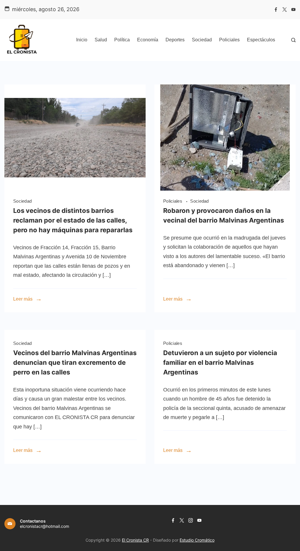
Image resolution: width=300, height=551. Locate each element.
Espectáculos (261, 39)
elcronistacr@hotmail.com (44, 526)
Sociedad (202, 39)
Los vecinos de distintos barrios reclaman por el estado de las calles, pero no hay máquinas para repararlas (72, 220)
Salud (101, 39)
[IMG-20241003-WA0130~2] (225, 189)
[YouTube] (293, 9)
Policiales (229, 39)
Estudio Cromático (197, 540)
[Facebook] (276, 9)
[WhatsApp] (75, 189)
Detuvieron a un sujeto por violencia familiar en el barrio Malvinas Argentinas (220, 362)
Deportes (175, 39)
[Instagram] (190, 520)
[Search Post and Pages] (293, 40)
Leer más (23, 298)
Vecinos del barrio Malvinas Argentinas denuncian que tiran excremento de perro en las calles (75, 362)
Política (122, 39)
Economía (147, 39)
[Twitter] (284, 9)
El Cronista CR (135, 540)
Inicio (81, 39)
